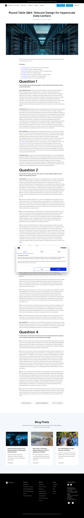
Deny (42, 269)
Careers (55, 491)
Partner (25, 493)
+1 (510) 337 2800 (72, 492)
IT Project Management (28, 491)
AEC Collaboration (27, 495)
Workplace (41, 488)
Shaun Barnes (24, 76)
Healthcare (41, 484)
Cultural (40, 500)
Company (55, 484)
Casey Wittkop (24, 69)
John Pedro (23, 72)
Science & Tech (42, 491)
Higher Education (43, 493)
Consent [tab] (25, 251)
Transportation (42, 495)
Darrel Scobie (24, 71)
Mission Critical (42, 486)
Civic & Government (43, 498)
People (54, 486)
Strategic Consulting (28, 486)
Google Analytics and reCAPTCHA (26, 265)
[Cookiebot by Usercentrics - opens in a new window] (61, 248)
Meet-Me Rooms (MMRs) (24, 143)
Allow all (58, 269)
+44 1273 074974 (72, 499)
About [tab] (59, 251)
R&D (54, 488)
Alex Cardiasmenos (25, 67)
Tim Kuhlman (24, 78)
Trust (54, 493)
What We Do (26, 484)
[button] (16, 5)
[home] (8, 5)
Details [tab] (42, 251)
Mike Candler (24, 74)
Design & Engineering (28, 488)
